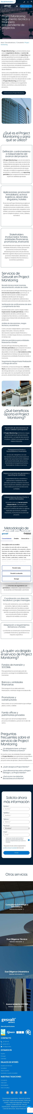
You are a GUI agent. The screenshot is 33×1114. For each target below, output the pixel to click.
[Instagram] (16, 1092)
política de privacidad (10, 848)
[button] (17, 6)
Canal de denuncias (9, 1108)
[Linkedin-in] (12, 1092)
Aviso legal (6, 1100)
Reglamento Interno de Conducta (21, 1106)
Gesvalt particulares (8, 1026)
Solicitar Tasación (25, 6)
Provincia (6, 825)
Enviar (16, 853)
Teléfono (6, 819)
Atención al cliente (24, 1098)
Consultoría (20, 42)
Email (5, 832)
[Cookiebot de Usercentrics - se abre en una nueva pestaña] (23, 534)
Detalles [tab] (16, 538)
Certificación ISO (16, 1104)
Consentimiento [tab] (6, 538)
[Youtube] (25, 1092)
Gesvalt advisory (10, 42)
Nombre (6, 806)
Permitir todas (16, 568)
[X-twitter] (7, 1092)
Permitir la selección (16, 573)
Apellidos (6, 812)
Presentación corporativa (10, 1098)
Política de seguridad (15, 1102)
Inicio (2, 42)
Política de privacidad (16, 1100)
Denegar (16, 579)
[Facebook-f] (21, 1092)
